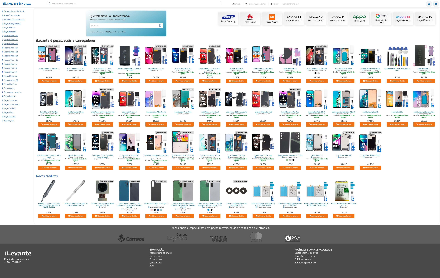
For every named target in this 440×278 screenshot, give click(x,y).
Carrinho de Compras (436, 4)
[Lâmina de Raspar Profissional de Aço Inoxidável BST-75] (75, 190)
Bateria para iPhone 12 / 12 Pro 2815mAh (129, 69)
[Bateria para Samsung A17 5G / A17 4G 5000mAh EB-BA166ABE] (316, 190)
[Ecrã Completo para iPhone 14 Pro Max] (290, 99)
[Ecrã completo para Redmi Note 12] (75, 142)
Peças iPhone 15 (425, 20)
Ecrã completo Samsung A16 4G (343, 112)
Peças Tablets (9, 108)
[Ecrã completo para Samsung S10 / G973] (424, 99)
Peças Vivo (8, 112)
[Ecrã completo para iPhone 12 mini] (263, 99)
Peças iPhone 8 (10, 68)
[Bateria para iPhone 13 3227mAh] (290, 55)
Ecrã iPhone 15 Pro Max (49, 112)
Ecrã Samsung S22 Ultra (102, 68)
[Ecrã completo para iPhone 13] (236, 55)
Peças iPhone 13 (293, 20)
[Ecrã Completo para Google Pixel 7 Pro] (182, 99)
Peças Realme (10, 96)
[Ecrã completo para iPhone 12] (129, 99)
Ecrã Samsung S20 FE (370, 112)
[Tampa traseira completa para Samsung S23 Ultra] (290, 142)
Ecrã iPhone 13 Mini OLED (370, 155)
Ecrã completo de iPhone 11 (49, 68)
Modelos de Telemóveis (14, 19)
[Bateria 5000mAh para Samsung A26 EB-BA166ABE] (290, 190)
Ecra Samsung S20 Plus (236, 155)
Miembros (429, 4)
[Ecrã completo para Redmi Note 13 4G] (316, 99)
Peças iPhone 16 (11, 55)
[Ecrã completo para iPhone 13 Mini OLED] (370, 142)
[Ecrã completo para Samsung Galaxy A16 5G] (75, 99)
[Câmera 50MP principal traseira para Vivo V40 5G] (102, 190)
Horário (275, 4)
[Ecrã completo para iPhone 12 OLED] (209, 55)
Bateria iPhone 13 (290, 68)
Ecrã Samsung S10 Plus (343, 68)
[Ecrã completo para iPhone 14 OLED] (343, 142)
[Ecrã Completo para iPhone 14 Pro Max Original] (102, 99)
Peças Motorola (10, 76)
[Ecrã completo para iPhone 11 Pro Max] (263, 142)
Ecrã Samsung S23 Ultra (75, 68)
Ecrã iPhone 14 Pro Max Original (102, 112)
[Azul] (158, 210)
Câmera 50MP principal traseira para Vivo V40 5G (102, 204)
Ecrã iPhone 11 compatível (263, 68)
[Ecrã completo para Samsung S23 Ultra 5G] (75, 55)
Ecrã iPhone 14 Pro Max (290, 112)
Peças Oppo (359, 20)
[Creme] (290, 160)
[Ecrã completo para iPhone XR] (48, 142)
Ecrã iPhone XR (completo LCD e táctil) (49, 156)
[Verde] (287, 160)
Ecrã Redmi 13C (397, 112)
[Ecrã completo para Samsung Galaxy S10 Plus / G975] (343, 55)
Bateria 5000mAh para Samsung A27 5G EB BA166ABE (263, 204)
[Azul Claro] (208, 210)
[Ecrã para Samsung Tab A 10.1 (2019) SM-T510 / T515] (182, 142)
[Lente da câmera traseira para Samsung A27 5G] (236, 190)
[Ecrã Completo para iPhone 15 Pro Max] (48, 99)
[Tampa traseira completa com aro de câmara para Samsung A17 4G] (209, 190)
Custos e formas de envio (306, 252)
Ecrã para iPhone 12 (129, 112)
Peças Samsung (228, 21)
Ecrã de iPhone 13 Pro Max (370, 68)
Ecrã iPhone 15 (316, 155)
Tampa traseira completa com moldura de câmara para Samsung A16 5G (129, 205)
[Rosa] (152, 210)
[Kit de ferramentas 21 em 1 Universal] (397, 55)
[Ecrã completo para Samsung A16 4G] (343, 99)
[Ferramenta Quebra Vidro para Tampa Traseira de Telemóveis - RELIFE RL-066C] (48, 190)
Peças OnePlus (10, 84)
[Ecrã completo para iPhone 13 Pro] (182, 55)
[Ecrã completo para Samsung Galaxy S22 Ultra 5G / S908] (102, 55)
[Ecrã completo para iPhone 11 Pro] (236, 99)
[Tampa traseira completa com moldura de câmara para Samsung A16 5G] (129, 190)
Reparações (9, 120)
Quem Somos (156, 262)
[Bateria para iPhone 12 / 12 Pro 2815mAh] (129, 55)
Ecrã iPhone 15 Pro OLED (210, 112)
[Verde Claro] (161, 210)
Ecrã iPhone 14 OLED (343, 155)
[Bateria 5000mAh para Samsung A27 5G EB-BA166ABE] (263, 190)
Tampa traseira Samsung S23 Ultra (290, 155)
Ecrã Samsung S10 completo (424, 112)
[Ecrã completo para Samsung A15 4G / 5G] (156, 99)
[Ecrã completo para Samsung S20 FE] (370, 99)
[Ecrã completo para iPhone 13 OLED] (156, 55)
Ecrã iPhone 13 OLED (156, 68)
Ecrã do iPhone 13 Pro (183, 68)
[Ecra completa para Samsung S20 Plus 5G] (236, 142)
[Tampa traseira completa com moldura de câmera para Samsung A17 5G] (182, 190)
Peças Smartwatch (12, 104)
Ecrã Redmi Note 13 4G (316, 112)
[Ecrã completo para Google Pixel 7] (156, 142)
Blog (152, 265)
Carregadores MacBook (14, 11)
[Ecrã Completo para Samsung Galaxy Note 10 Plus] (209, 142)
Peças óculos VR (11, 80)
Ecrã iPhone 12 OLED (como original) (209, 69)
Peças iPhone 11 (337, 20)
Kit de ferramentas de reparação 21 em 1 (397, 69)
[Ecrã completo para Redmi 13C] (397, 99)
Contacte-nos (156, 259)
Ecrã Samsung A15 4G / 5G (156, 112)
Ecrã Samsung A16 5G (76, 112)
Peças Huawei (250, 22)
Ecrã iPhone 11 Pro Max (263, 155)
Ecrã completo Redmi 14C (129, 155)
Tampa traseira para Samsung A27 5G (156, 204)
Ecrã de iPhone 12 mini (263, 112)
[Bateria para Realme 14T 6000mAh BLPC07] (343, 190)
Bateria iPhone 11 (424, 68)
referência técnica (116, 19)
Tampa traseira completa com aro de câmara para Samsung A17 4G (210, 204)
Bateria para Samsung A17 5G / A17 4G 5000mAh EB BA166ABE (317, 204)
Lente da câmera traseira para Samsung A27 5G (236, 204)
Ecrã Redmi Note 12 (76, 155)
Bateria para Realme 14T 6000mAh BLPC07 (343, 204)
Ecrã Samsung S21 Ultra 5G (317, 68)
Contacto (237, 4)
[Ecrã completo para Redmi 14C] (129, 142)
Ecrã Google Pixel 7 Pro (183, 112)
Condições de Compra (305, 256)
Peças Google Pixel (381, 21)
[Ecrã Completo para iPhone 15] (316, 142)
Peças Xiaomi (272, 22)
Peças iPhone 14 (403, 20)
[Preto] (315, 73)
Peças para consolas (13, 92)
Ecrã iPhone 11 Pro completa (236, 112)
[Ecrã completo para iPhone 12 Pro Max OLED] (102, 142)
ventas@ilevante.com (291, 4)
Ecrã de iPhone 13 (236, 68)
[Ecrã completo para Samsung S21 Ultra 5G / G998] (316, 55)
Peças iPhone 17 (11, 60)
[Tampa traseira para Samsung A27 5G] (156, 190)
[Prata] (319, 73)
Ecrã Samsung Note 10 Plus (210, 155)
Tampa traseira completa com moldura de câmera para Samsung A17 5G (183, 205)
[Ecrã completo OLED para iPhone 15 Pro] (209, 99)
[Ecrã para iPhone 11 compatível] (263, 55)
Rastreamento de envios (257, 4)
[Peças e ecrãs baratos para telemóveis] (17, 4)
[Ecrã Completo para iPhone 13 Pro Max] (370, 55)
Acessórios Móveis (12, 15)
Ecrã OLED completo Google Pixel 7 (156, 156)
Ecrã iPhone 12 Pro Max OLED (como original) (102, 156)
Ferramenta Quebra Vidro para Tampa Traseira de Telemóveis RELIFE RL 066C (49, 205)
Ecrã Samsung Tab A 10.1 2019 (183, 155)
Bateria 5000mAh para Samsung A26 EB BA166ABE (290, 204)
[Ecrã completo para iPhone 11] (48, 55)
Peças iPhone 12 (315, 20)
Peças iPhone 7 (10, 64)
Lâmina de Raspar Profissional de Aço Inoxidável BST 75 (76, 204)
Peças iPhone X (10, 72)
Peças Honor (9, 27)
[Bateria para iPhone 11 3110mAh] (424, 55)
